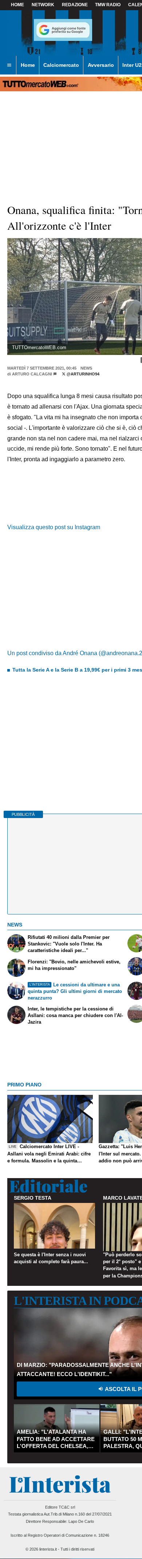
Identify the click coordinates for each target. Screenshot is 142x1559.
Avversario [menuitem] (101, 65)
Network (43, 5)
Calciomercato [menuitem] (61, 65)
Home (17, 5)
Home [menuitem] (28, 65)
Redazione (75, 5)
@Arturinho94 (82, 374)
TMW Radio (108, 5)
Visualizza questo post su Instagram (53, 527)
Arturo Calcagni (32, 374)
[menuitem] (9, 65)
